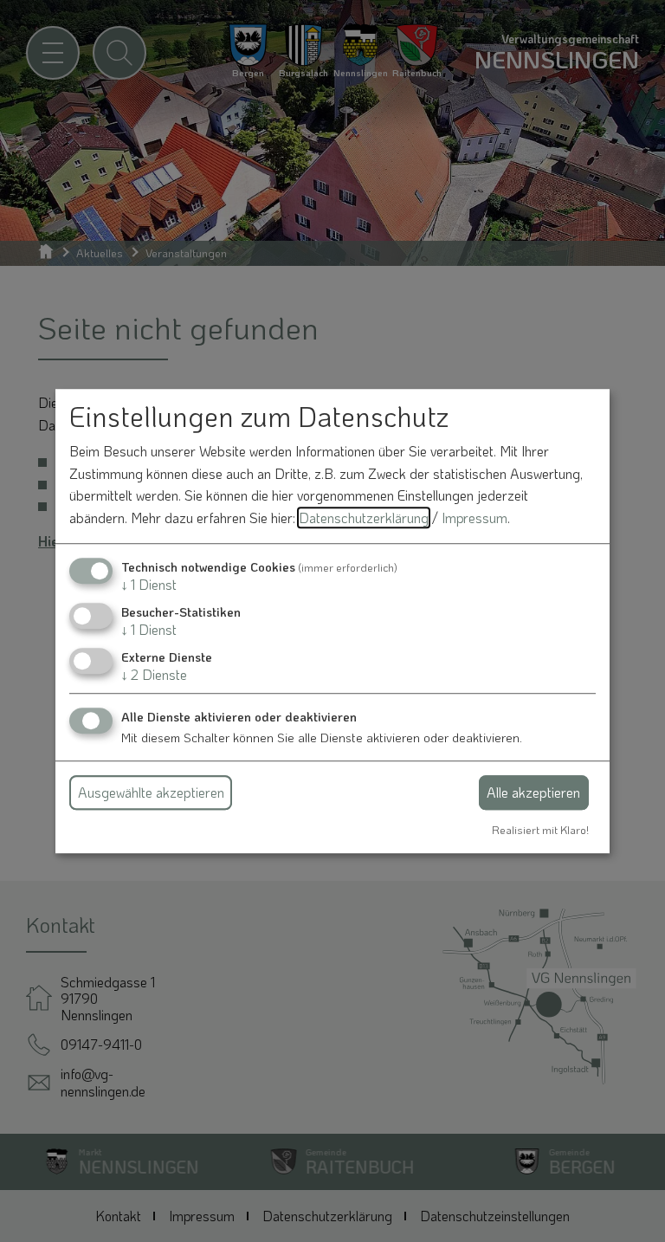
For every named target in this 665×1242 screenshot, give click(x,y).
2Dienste (154, 674)
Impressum (474, 517)
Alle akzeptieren (533, 792)
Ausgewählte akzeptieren (151, 792)
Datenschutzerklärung (364, 517)
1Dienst (149, 584)
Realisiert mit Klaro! (540, 830)
